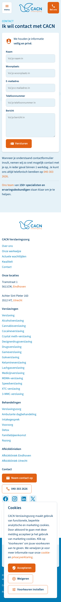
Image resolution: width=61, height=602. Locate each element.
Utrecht (17, 300)
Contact (7, 267)
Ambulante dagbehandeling (19, 414)
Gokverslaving (10, 357)
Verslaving (8, 315)
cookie (45, 553)
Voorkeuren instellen (30, 589)
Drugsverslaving (11, 347)
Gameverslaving (11, 352)
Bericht (10, 110)
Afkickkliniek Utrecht (14, 461)
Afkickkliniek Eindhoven (16, 456)
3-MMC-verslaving (13, 394)
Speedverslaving (12, 383)
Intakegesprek (11, 419)
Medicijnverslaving (13, 373)
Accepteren (24, 568)
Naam (9, 52)
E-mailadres (12, 81)
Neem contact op (22, 478)
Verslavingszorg (11, 409)
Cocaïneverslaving (13, 331)
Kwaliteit (7, 262)
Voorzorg (7, 425)
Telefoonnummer (15, 96)
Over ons (7, 246)
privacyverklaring (22, 557)
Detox (5, 430)
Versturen (21, 143)
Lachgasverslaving (13, 368)
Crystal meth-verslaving (16, 336)
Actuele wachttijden (14, 256)
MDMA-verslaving (12, 378)
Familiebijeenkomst (14, 435)
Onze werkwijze (11, 251)
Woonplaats (12, 66)
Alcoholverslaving (13, 321)
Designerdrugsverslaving (17, 342)
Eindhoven (19, 287)
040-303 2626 (19, 489)
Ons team (8, 185)
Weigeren (23, 579)
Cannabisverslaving (14, 326)
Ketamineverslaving (14, 363)
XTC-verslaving (11, 389)
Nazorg (6, 440)
